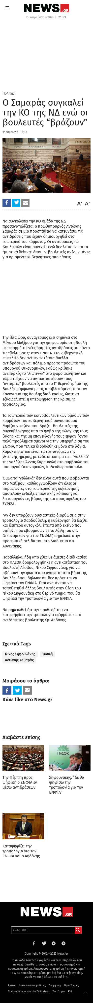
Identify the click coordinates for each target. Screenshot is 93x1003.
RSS (70, 991)
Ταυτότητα (59, 991)
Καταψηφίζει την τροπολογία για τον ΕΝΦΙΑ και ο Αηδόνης (21, 851)
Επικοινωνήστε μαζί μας (32, 985)
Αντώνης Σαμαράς (19, 660)
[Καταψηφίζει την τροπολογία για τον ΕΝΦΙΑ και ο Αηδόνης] (23, 826)
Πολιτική (9, 93)
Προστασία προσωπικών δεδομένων (29, 991)
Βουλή (48, 654)
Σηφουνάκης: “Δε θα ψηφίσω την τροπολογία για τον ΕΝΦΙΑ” (66, 785)
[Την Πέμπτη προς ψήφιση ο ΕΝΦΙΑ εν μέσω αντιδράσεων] (23, 757)
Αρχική (12, 985)
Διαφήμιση (55, 985)
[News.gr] (46, 8)
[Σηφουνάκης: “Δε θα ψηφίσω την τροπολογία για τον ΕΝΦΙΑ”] (70, 757)
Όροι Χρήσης (71, 985)
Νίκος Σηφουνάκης (20, 654)
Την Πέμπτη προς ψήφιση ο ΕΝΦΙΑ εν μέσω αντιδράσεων (19, 782)
